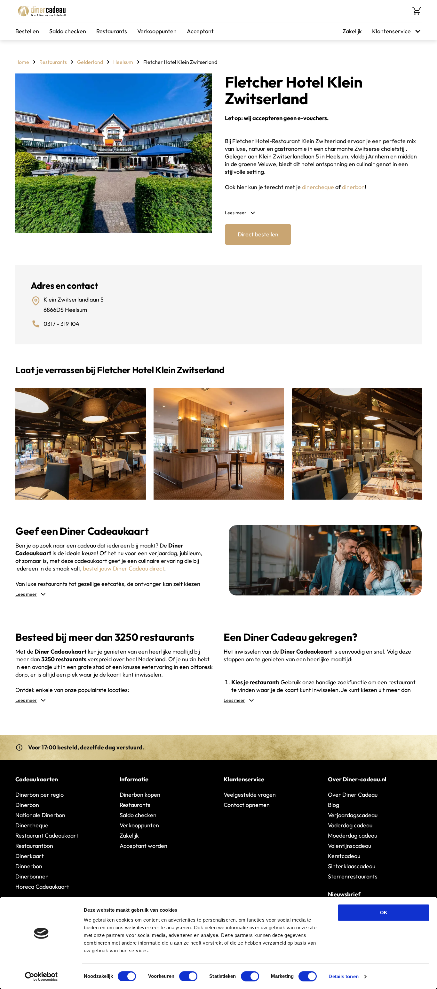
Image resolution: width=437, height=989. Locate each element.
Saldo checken (67, 31)
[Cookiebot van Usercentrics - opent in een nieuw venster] (41, 976)
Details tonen (343, 976)
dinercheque (318, 187)
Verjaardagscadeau (352, 815)
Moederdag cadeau (352, 835)
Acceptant (200, 31)
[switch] (188, 976)
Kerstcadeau (344, 856)
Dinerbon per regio (39, 794)
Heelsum (123, 62)
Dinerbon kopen (140, 794)
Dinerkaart (29, 856)
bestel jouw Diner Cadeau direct (123, 568)
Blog (333, 805)
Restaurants (111, 31)
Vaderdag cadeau (350, 825)
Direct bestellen (258, 234)
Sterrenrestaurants (352, 876)
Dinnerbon (28, 866)
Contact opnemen (247, 805)
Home (22, 62)
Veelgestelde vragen (250, 794)
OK (383, 912)
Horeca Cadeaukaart (42, 886)
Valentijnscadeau (349, 845)
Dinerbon (27, 805)
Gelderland (90, 62)
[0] (416, 11)
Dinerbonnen (32, 876)
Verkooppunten (157, 31)
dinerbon (353, 187)
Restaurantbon (34, 845)
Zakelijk (352, 31)
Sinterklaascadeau (351, 866)
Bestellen (27, 31)
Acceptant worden (143, 845)
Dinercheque (31, 825)
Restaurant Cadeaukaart (46, 835)
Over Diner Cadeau (352, 794)
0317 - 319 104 (61, 323)
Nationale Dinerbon (40, 815)
